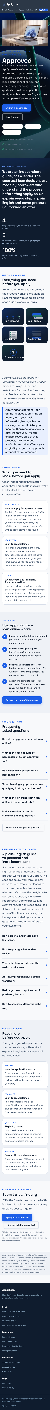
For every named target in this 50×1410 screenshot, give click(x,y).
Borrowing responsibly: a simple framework (21, 978)
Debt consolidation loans (13, 1346)
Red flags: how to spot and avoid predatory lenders (21, 992)
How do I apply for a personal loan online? (22, 741)
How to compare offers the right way (21, 1006)
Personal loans (8, 1337)
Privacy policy (8, 1388)
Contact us (7, 1371)
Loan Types (19, 10)
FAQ (35, 10)
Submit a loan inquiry (16, 107)
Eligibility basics (32, 126)
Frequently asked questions (21, 1155)
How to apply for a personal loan (23, 508)
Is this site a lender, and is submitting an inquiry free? (18, 813)
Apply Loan (13, 4)
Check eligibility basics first (21, 1225)
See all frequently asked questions (23, 827)
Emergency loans (9, 1351)
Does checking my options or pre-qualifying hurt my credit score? (22, 786)
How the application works (20, 1069)
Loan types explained (13, 126)
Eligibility (29, 10)
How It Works (7, 10)
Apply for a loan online (17, 1217)
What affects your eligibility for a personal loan (20, 581)
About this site (8, 1367)
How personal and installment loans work (20, 938)
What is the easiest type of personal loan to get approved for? (20, 757)
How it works (12, 117)
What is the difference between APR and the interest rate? (21, 800)
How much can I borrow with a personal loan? (20, 772)
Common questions (11, 132)
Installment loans (9, 1342)
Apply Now (43, 10)
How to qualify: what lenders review (19, 951)
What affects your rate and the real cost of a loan (20, 965)
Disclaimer (6, 1383)
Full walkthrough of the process (22, 700)
